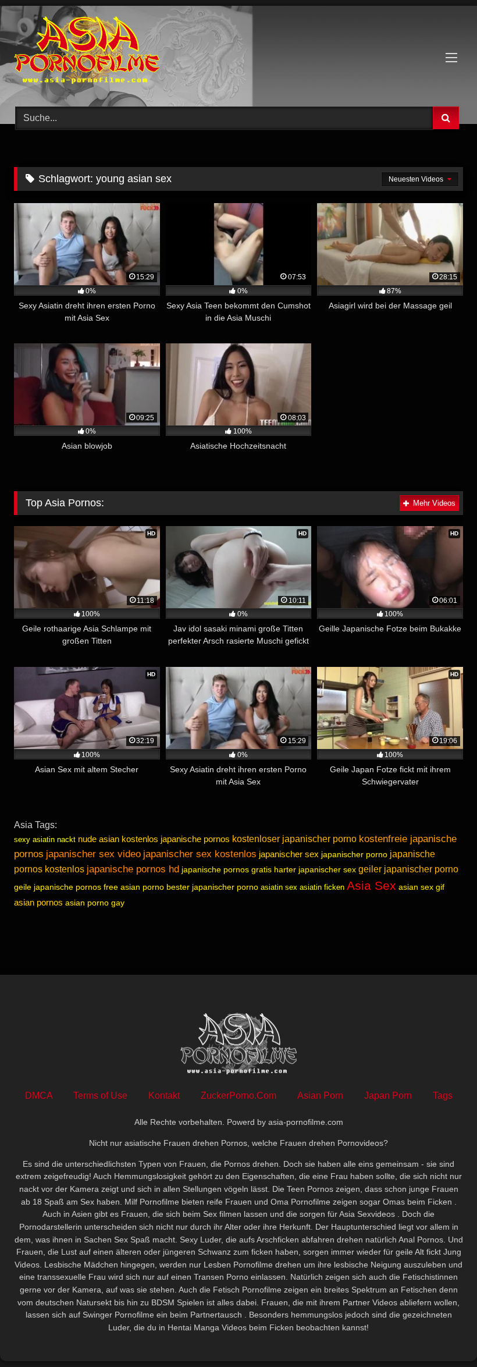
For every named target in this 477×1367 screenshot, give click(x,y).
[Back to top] (441, 1332)
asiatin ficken (322, 887)
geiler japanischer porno (408, 869)
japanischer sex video (93, 854)
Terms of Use (100, 1095)
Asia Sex (371, 886)
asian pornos (38, 902)
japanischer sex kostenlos (200, 854)
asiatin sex (279, 887)
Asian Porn (320, 1095)
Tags (443, 1095)
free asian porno (134, 887)
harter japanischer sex (315, 869)
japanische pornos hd (133, 869)
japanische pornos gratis (226, 869)
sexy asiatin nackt (45, 839)
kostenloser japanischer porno (294, 839)
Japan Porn (388, 1095)
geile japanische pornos (57, 887)
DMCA (38, 1095)
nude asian (98, 839)
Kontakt (164, 1095)
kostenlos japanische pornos (176, 839)
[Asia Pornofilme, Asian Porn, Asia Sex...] (238, 52)
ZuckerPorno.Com (238, 1095)
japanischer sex (289, 854)
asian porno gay (94, 902)
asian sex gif (421, 887)
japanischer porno (354, 854)
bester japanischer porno (212, 887)
